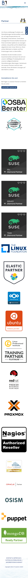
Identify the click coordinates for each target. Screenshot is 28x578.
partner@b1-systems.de (9, 87)
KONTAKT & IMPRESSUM (13, 558)
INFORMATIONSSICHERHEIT (14, 562)
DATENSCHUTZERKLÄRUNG (13, 560)
